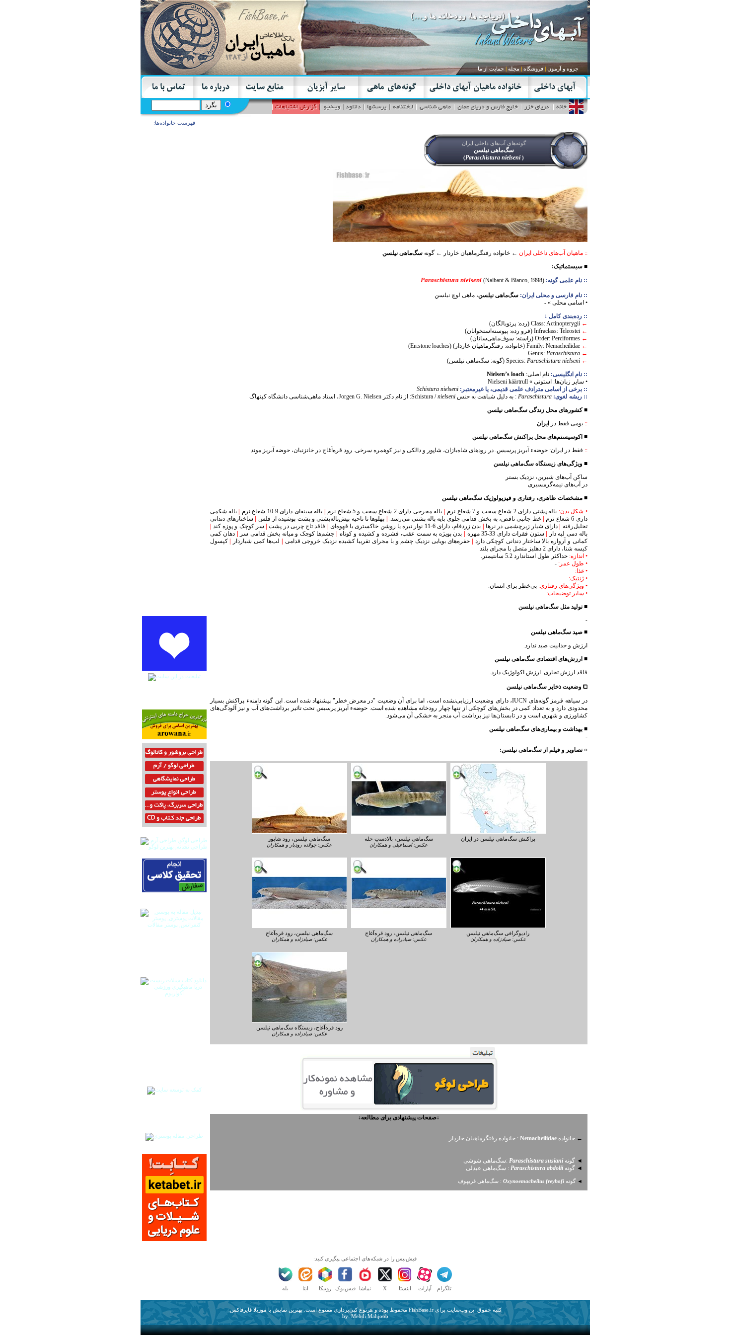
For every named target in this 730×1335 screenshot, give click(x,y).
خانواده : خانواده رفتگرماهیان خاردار (512, 1138)
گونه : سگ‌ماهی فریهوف (517, 1181)
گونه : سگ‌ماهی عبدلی (520, 1168)
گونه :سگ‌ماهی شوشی (519, 1160)
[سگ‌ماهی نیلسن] (299, 832)
